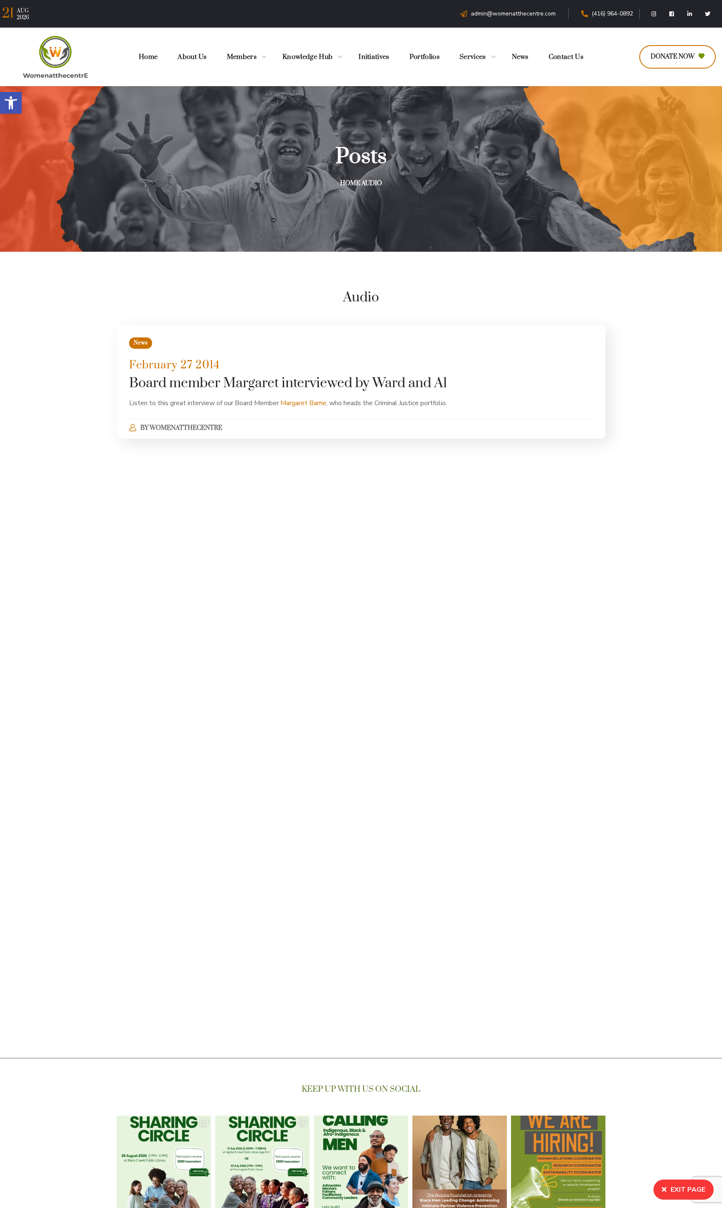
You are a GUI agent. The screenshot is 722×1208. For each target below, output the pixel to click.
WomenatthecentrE (186, 428)
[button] (11, 103)
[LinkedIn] (690, 14)
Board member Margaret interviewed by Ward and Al (288, 383)
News (140, 343)
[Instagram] (654, 14)
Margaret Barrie (303, 403)
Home (350, 183)
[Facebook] (672, 14)
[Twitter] (708, 14)
